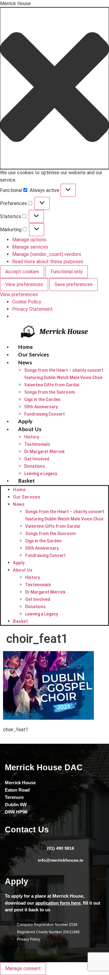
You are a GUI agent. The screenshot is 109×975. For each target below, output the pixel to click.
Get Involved (36, 458)
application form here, (58, 903)
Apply (25, 421)
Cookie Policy (26, 302)
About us (29, 429)
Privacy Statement (32, 309)
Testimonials (37, 444)
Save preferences (73, 284)
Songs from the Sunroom (49, 392)
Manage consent (23, 968)
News (25, 362)
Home (25, 347)
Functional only (67, 272)
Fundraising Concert (44, 414)
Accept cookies (22, 272)
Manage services (30, 247)
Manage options (29, 240)
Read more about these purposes (47, 261)
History (31, 436)
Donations (34, 466)
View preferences (24, 284)
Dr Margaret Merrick (44, 451)
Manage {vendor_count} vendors (46, 254)
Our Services (33, 354)
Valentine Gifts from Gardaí (51, 384)
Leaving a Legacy (40, 473)
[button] (54, 88)
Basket (26, 481)
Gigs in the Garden (42, 399)
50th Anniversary (41, 406)
